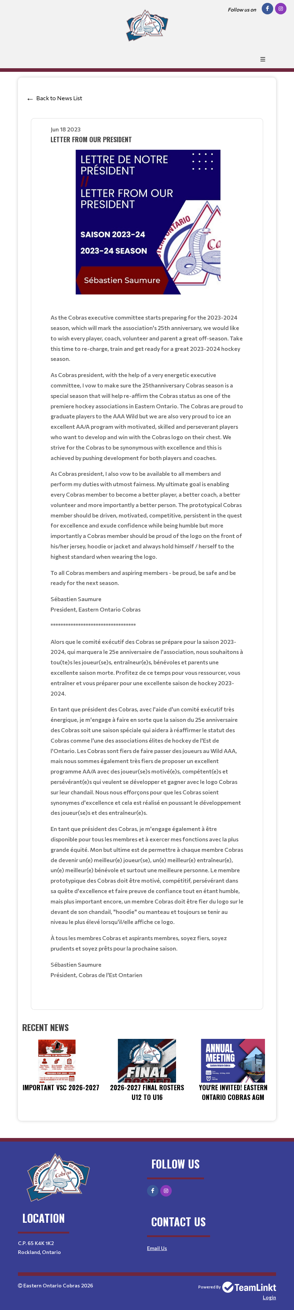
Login (269, 1297)
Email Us (157, 1248)
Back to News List (59, 97)
